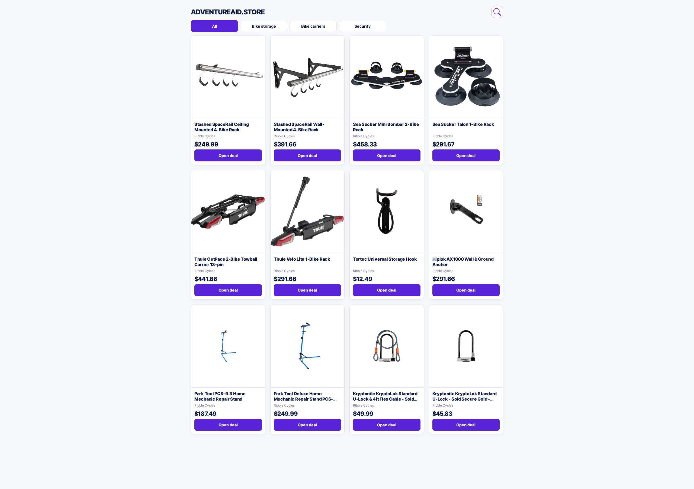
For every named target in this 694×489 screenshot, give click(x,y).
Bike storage (264, 26)
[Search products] (497, 12)
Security (363, 26)
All (214, 26)
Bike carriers (313, 26)
